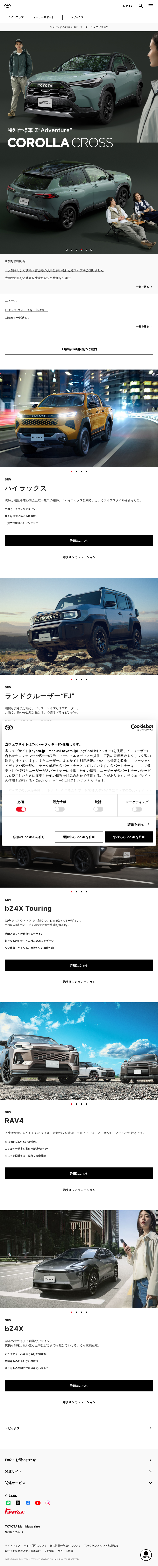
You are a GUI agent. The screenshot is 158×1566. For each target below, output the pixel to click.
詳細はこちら (79, 540)
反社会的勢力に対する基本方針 (23, 1550)
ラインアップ (16, 17)
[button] (66, 250)
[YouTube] (38, 1503)
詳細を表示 (136, 824)
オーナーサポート (44, 17)
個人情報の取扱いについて (65, 1545)
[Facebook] (28, 1503)
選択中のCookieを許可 (79, 836)
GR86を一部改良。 (18, 317)
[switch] (60, 809)
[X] (18, 1503)
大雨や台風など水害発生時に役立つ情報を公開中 (38, 278)
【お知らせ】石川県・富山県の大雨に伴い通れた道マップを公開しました (54, 270)
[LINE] (8, 1503)
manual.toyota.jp (63, 751)
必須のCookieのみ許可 (29, 836)
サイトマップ (12, 1545)
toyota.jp (37, 751)
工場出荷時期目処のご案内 (79, 349)
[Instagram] (47, 1503)
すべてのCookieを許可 (129, 836)
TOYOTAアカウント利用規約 (101, 1545)
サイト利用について (35, 1545)
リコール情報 (65, 1550)
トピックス (77, 17)
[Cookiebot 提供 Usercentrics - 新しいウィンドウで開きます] (135, 727)
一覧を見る (142, 286)
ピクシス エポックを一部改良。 (26, 310)
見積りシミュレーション (79, 557)
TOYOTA (7, 6)
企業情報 (49, 1550)
